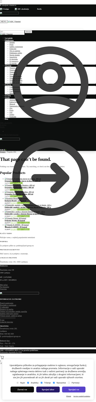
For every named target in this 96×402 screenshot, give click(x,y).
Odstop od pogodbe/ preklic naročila (13, 312)
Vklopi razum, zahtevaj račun (11, 316)
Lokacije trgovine (6, 322)
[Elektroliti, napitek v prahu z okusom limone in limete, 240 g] (50, 205)
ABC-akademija (6, 123)
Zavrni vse (22, 389)
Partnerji (75, 382)
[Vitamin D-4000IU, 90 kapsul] (50, 225)
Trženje (47, 382)
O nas (2, 320)
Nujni (22, 382)
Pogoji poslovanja (6, 303)
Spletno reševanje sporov (9, 314)
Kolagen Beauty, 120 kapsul (15, 201)
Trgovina (3, 289)
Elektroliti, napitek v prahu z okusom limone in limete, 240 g (28, 207)
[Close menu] (1, 1)
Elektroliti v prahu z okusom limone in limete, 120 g (24, 214)
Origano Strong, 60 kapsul (15, 220)
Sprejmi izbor (48, 389)
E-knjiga (3, 125)
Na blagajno (9, 131)
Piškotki (68, 396)
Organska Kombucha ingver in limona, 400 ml (22, 181)
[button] (3, 227)
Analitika (34, 382)
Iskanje (28, 32)
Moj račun (9, 38)
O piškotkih (4, 307)
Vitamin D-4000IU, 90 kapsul (16, 227)
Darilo (2, 127)
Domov (3, 152)
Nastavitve (61, 382)
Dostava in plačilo (6, 309)
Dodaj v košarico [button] (16, 183)
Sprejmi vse (73, 389)
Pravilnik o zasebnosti (8, 305)
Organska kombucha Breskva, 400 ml (19, 187)
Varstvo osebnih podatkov (81, 396)
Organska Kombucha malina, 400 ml (19, 194)
